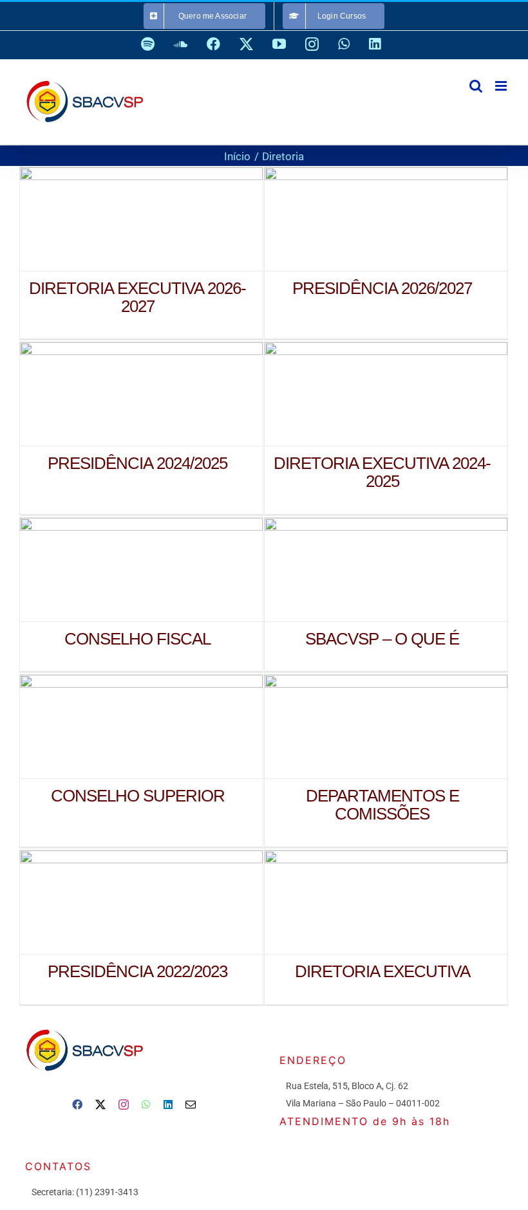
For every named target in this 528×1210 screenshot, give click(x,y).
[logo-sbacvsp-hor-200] (83, 1026)
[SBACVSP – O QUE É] (386, 569)
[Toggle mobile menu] (502, 86)
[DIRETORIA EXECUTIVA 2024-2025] (386, 394)
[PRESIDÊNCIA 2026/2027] (386, 219)
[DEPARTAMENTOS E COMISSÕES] (386, 726)
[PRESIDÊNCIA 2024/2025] (141, 394)
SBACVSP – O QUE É (368, 569)
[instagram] (123, 1104)
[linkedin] (168, 1104)
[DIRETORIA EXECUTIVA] (386, 902)
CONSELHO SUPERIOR (123, 726)
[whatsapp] (146, 1104)
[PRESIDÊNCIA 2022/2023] (141, 902)
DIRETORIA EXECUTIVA (368, 902)
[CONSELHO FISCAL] (141, 569)
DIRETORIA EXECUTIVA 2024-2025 (368, 394)
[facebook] (77, 1104)
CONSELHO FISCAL (123, 569)
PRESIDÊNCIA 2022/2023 (123, 902)
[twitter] (100, 1104)
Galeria (159, 219)
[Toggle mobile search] (475, 86)
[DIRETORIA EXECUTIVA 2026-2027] (141, 219)
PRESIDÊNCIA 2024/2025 (123, 394)
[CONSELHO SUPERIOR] (141, 726)
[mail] (190, 1104)
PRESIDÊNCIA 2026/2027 (368, 219)
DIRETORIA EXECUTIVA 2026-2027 (123, 219)
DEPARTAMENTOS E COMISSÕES (368, 726)
